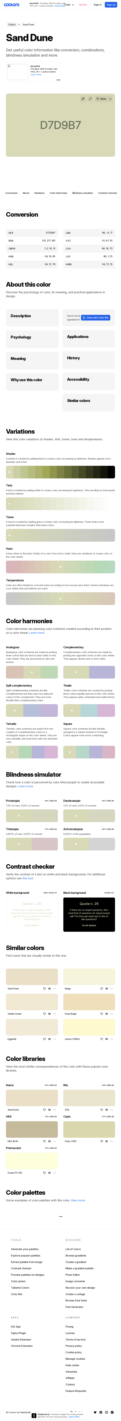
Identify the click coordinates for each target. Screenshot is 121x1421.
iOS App (16, 1326)
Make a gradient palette (80, 1268)
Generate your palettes (24, 1249)
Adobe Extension (21, 1339)
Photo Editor (73, 1274)
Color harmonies (58, 192)
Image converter (75, 1281)
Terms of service (76, 1339)
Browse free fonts (76, 1300)
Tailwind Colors (20, 1287)
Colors (11, 24)
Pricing (69, 1326)
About (26, 192)
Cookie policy (74, 1352)
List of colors (73, 1249)
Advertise (71, 1371)
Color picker (18, 1281)
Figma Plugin (18, 1333)
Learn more (36, 632)
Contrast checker (107, 192)
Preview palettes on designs (27, 1274)
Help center (72, 1365)
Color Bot (16, 1294)
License (70, 1333)
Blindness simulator (82, 192)
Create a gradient (76, 1262)
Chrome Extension (22, 1345)
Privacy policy (74, 1345)
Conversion (11, 192)
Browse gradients (76, 1255)
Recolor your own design (80, 1287)
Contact (70, 1384)
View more (78, 1200)
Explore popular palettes (25, 1255)
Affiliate (70, 1378)
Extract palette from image (26, 1262)
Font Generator (74, 1306)
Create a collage (75, 1294)
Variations (39, 192)
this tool (27, 878)
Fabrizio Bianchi (28, 1412)
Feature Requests (76, 1390)
